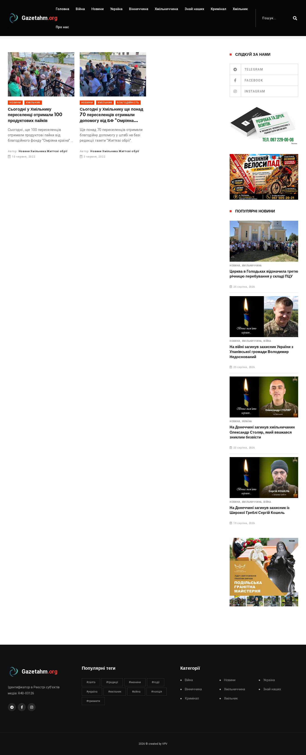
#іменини (135, 682)
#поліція (156, 691)
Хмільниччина (166, 9)
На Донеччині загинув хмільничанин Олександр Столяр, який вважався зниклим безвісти (262, 432)
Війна (80, 9)
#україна (91, 691)
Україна (116, 9)
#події (155, 682)
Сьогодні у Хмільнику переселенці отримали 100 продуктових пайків (35, 115)
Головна (62, 9)
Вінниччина (138, 9)
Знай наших (194, 9)
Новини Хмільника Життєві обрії (43, 151)
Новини (97, 9)
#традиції (112, 682)
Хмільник (240, 9)
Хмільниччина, (252, 341)
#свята (90, 682)
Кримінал (218, 9)
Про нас (62, 27)
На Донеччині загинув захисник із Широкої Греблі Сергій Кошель (259, 510)
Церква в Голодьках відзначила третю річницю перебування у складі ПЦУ (264, 273)
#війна (136, 691)
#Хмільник (114, 691)
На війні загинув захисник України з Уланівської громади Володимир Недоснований (261, 352)
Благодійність (128, 102)
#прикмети (93, 701)
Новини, (235, 266)
